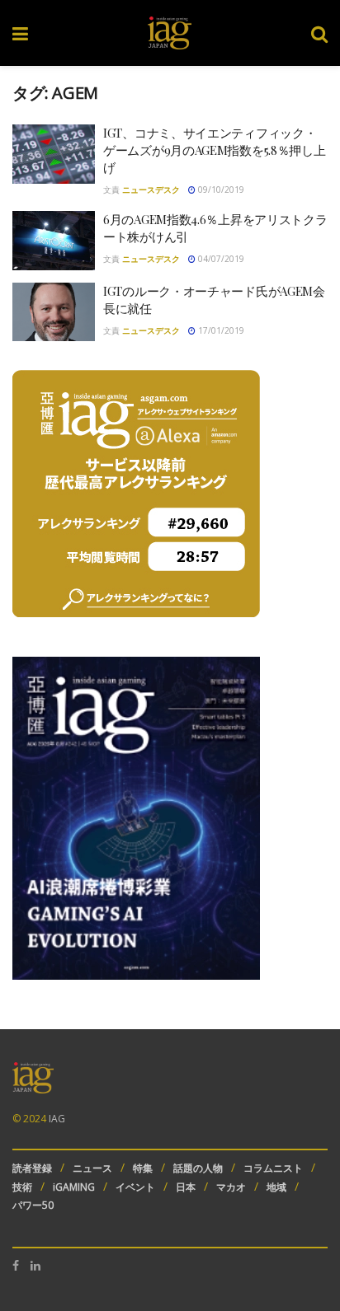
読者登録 (32, 1168)
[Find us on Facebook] (15, 1266)
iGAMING (74, 1187)
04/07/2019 (220, 259)
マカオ (231, 1187)
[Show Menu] (20, 33)
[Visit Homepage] (169, 32)
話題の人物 (198, 1168)
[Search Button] (319, 33)
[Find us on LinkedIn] (35, 1266)
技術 (22, 1187)
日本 (186, 1187)
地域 (276, 1187)
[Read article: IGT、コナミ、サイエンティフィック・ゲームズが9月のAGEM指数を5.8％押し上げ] (53, 154)
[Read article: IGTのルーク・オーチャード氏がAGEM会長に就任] (53, 312)
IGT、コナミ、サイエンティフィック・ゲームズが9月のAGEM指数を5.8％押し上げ (214, 150)
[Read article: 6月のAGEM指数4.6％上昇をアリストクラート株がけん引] (53, 240)
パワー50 (33, 1205)
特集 (143, 1168)
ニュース (92, 1168)
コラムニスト (273, 1168)
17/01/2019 (220, 330)
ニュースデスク (151, 189)
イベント (135, 1187)
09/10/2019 (220, 189)
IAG (57, 1119)
